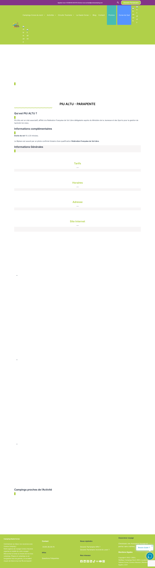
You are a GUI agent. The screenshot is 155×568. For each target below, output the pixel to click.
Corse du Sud (124, 15)
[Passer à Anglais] (137, 15)
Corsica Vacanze (135, 562)
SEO (138, 560)
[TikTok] (94, 561)
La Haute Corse (82, 15)
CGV (126, 565)
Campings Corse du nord (33, 15)
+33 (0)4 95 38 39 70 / (72, 2)
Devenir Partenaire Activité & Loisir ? (94, 550)
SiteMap (121, 560)
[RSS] (91, 561)
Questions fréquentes (50, 558)
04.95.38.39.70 (48, 547)
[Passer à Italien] (28, 34)
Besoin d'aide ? (144, 548)
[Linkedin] (84, 561)
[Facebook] (81, 561)
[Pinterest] (87, 561)
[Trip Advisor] (97, 561)
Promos (111, 15)
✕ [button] (152, 546)
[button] (118, 2)
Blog (94, 15)
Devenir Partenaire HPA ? (90, 547)
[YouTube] (100, 561)
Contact (101, 15)
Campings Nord (130, 560)
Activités (50, 15)
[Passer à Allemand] (24, 34)
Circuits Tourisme (65, 15)
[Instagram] (103, 561)
